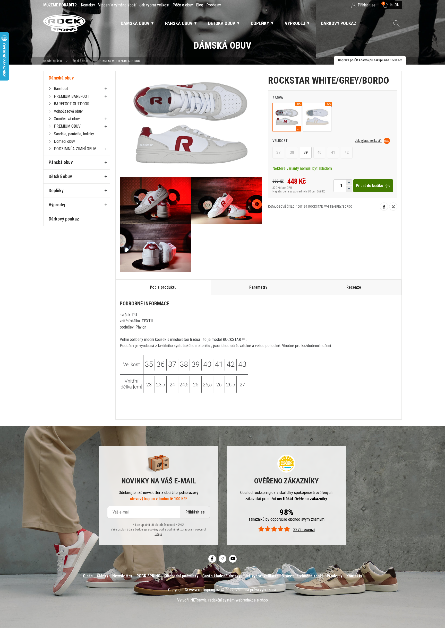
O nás (88, 575)
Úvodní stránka (53, 61)
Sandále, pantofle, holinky (74, 133)
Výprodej (57, 204)
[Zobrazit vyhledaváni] (396, 23)
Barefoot (61, 88)
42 (347, 152)
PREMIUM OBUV (67, 126)
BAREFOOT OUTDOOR (71, 103)
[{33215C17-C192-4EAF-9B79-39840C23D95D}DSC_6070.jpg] (155, 200)
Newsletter (122, 575)
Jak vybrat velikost (154, 5)
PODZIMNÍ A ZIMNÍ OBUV (75, 148)
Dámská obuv (80, 61)
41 (333, 152)
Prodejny (213, 5)
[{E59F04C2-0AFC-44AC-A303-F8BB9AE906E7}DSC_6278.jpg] (155, 248)
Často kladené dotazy (221, 575)
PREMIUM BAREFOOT (71, 96)
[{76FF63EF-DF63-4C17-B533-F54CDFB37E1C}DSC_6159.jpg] (226, 200)
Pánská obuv (61, 162)
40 (319, 152)
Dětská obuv (60, 176)
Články (102, 575)
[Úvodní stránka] (64, 23)
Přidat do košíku (369, 185)
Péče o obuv (183, 5)
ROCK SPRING (148, 575)
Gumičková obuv (67, 118)
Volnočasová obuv (68, 111)
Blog (199, 5)
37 (278, 152)
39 (306, 152)
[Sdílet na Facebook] (384, 206)
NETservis (198, 600)
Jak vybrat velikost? (368, 141)
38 (292, 152)
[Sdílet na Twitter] (393, 206)
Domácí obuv (64, 141)
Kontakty (88, 5)
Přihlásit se (195, 512)
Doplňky (56, 190)
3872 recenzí (303, 529)
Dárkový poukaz (64, 219)
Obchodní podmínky (181, 575)
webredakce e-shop (252, 600)
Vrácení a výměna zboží (117, 5)
